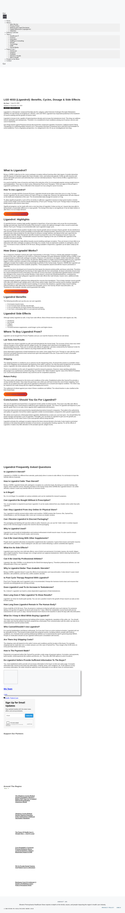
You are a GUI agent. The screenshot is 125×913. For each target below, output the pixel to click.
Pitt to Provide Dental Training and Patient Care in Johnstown (25, 866)
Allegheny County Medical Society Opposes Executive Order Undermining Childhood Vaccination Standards (25, 816)
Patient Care (10, 49)
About (8, 22)
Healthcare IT (14, 36)
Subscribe (29, 715)
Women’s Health (15, 56)
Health (7, 108)
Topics (8, 34)
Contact (8, 61)
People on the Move (12, 59)
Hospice (12, 52)
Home (8, 21)
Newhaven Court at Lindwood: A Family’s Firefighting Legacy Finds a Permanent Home (25, 883)
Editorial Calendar (12, 32)
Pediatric (13, 54)
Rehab (12, 42)
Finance (12, 37)
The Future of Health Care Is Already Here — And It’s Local (24, 832)
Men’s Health (14, 57)
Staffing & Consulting (17, 41)
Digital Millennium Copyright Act (20, 29)
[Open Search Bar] (4, 13)
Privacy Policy (14, 26)
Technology (14, 44)
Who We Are (14, 24)
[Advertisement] (62, 81)
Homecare (13, 51)
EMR (11, 46)
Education (13, 39)
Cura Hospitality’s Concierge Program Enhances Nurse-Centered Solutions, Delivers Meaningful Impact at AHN (24, 850)
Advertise (13, 31)
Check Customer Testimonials (15, 394)
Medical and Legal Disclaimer (19, 27)
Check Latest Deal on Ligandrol (16, 214)
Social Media (14, 47)
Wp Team (6, 103)
